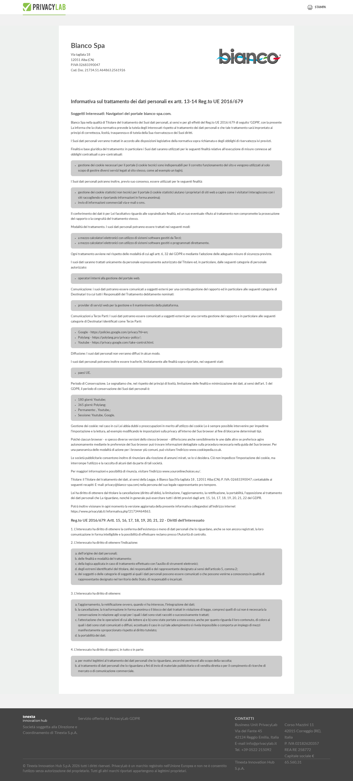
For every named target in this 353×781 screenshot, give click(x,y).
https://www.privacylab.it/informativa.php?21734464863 (110, 511)
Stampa (320, 7)
